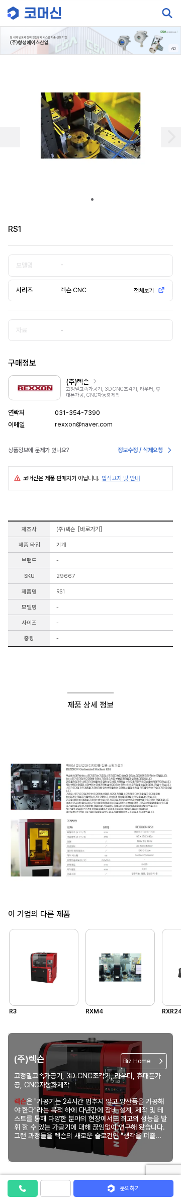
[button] (162, 1116)
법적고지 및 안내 (121, 478)
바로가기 (90, 529)
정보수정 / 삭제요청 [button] (140, 450)
